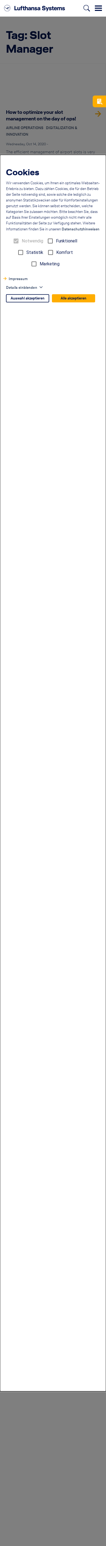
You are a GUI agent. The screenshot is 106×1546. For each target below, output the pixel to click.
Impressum (18, 278)
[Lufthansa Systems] (34, 8)
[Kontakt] (99, 101)
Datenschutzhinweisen (80, 229)
